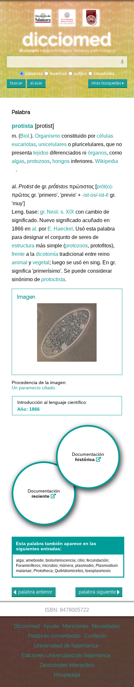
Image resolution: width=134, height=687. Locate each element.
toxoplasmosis (98, 570)
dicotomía (47, 254)
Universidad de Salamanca (66, 646)
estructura (23, 245)
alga (20, 560)
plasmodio (84, 565)
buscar (16, 83)
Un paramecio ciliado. (34, 387)
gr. (43, 212)
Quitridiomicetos (69, 570)
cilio (81, 560)
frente (18, 254)
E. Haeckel (60, 228)
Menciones (75, 626)
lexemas (57, 73)
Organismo (47, 136)
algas (18, 161)
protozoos (38, 161)
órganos (97, 153)
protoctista (53, 279)
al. (34, 228)
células (105, 136)
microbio (50, 565)
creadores (103, 73)
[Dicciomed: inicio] (67, 39)
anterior (35, 591)
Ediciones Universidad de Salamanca (65, 655)
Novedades (106, 626)
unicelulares (52, 144)
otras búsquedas (106, 83)
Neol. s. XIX (60, 212)
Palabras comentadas (54, 636)
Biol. (25, 136)
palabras (33, 73)
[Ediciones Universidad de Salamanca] (43, 18)
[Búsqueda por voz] (122, 61)
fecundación (97, 560)
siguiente (98, 591)
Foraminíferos (28, 565)
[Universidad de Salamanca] (67, 18)
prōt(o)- (105, 186)
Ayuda (51, 626)
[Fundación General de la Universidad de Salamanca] (91, 18)
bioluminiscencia (60, 560)
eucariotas (24, 144)
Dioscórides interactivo (67, 665)
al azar (36, 83)
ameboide (35, 560)
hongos (61, 161)
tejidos (40, 153)
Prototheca (43, 570)
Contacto (95, 636)
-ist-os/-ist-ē (95, 195)
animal (19, 262)
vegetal (41, 262)
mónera (66, 565)
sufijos (80, 73)
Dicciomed (27, 626)
